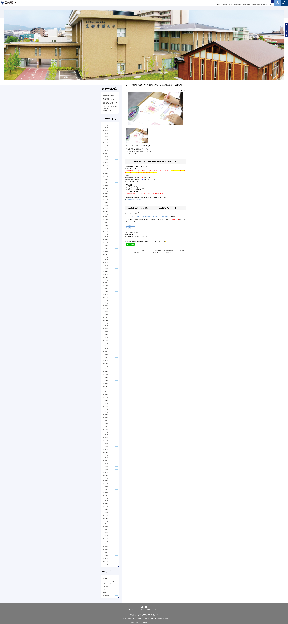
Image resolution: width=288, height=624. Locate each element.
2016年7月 (105, 469)
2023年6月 (105, 234)
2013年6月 (105, 564)
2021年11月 (105, 285)
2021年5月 (105, 303)
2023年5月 (105, 237)
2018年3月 (105, 412)
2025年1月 (105, 179)
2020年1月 (105, 348)
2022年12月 (105, 248)
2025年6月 (105, 165)
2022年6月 (105, 265)
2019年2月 (105, 380)
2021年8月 (105, 294)
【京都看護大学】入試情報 (134, 199)
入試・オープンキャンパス (109, 584)
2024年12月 (105, 182)
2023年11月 (105, 219)
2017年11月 (105, 423)
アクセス (143, 609)
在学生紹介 (105, 586)
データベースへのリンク (108, 581)
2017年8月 (105, 432)
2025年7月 (105, 162)
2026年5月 (105, 133)
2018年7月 (105, 400)
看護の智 (265, 4)
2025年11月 (105, 150)
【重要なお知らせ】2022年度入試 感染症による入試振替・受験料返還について (147, 216)
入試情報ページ (130, 226)
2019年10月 (105, 357)
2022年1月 (105, 280)
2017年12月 (105, 420)
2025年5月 (105, 168)
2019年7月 (105, 366)
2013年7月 (105, 561)
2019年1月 (105, 383)
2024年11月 (105, 185)
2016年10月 (105, 460)
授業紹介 (105, 592)
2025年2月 (105, 176)
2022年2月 (105, 277)
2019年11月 (105, 354)
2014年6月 (105, 541)
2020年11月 (105, 320)
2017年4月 (105, 443)
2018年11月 (105, 389)
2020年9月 (105, 326)
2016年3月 (105, 480)
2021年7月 (105, 297)
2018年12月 (105, 386)
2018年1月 (105, 417)
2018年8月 (105, 397)
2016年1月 (105, 486)
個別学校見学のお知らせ (108, 95)
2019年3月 (105, 377)
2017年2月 (105, 449)
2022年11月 (105, 251)
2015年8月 (105, 501)
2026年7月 (105, 127)
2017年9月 (105, 429)
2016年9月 (105, 463)
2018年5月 (105, 406)
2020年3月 (105, 343)
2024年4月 (105, 205)
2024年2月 (105, 211)
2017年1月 (105, 452)
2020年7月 (105, 331)
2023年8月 (105, 228)
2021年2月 (105, 311)
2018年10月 (105, 391)
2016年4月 (105, 478)
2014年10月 (105, 529)
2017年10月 (105, 426)
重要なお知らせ (106, 595)
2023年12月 (105, 216)
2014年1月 (105, 549)
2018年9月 (105, 394)
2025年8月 (105, 159)
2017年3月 (105, 446)
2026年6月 (105, 130)
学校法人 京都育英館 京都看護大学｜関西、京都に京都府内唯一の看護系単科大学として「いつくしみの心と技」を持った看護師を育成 (9, 3)
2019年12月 (105, 351)
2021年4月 (105, 305)
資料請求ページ (130, 228)
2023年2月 (105, 242)
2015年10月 (105, 495)
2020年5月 (105, 337)
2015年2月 (105, 518)
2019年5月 (105, 371)
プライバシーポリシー (133, 609)
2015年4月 (105, 512)
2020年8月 (105, 328)
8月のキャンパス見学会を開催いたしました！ (110, 107)
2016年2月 (105, 483)
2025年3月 (105, 173)
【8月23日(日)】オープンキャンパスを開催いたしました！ (110, 99)
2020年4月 (105, 340)
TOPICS (105, 578)
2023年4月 (105, 239)
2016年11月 (105, 458)
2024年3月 (105, 208)
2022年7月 (105, 262)
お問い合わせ (157, 609)
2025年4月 (105, 171)
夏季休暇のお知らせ (107, 110)
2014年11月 (105, 526)
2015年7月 (105, 503)
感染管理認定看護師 (257, 4)
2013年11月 (105, 555)
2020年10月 (105, 323)
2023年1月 (105, 245)
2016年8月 (105, 466)
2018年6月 (105, 403)
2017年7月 (105, 435)
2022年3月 (105, 274)
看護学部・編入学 (227, 4)
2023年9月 (105, 225)
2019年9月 (105, 360)
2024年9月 (105, 191)
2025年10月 (105, 153)
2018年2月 (105, 414)
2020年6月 (105, 334)
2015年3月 (105, 515)
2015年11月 (105, 492)
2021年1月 (105, 314)
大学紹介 (219, 4)
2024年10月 (105, 188)
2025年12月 (105, 148)
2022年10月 (105, 254)
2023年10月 (105, 222)
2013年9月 (105, 558)
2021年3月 (105, 308)
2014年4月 (105, 546)
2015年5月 (105, 509)
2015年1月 (105, 521)
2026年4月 (105, 136)
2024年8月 (105, 193)
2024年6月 (105, 199)
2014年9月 (105, 532)
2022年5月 (105, 268)
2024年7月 (105, 196)
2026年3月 (105, 139)
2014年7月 (105, 538)
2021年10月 (105, 288)
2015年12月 (105, 489)
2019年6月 (105, 369)
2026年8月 (105, 125)
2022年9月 (105, 257)
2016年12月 (105, 455)
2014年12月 (105, 524)
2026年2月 (105, 142)
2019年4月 (105, 374)
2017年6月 (105, 437)
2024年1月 (105, 214)
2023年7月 (105, 231)
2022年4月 (105, 271)
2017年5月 (105, 440)
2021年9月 (105, 291)
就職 (104, 589)
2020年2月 (105, 346)
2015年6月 (105, 506)
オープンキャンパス (286, 30)
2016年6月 (105, 472)
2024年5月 (105, 202)
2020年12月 (105, 317)
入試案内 (271, 4)
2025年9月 (105, 156)
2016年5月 (105, 475)
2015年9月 (105, 498)
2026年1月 (105, 145)
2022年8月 (105, 260)
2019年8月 (105, 363)
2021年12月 (105, 282)
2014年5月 (105, 544)
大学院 (237, 4)
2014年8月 (105, 535)
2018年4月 (105, 409)
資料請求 (149, 609)
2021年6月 (105, 300)
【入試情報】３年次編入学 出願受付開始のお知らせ (110, 103)
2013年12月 (105, 552)
